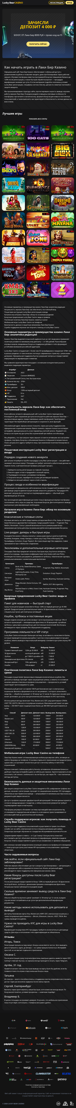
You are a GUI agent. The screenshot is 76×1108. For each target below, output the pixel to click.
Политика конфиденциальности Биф (38, 1085)
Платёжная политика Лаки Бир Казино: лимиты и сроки (25, 320)
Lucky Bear (12, 2)
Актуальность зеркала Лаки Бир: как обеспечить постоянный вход (30, 309)
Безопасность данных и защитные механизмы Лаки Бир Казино (29, 325)
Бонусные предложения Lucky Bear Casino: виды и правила (27, 317)
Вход (69, 2)
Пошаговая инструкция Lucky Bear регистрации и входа (26, 312)
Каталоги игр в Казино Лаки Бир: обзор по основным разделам (29, 315)
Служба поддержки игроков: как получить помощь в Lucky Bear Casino (31, 327)
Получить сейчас (38, 44)
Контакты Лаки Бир (38, 1087)
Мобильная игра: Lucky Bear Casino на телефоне (23, 322)
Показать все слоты (38, 119)
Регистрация (56, 2)
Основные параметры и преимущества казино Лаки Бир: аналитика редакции (34, 307)
